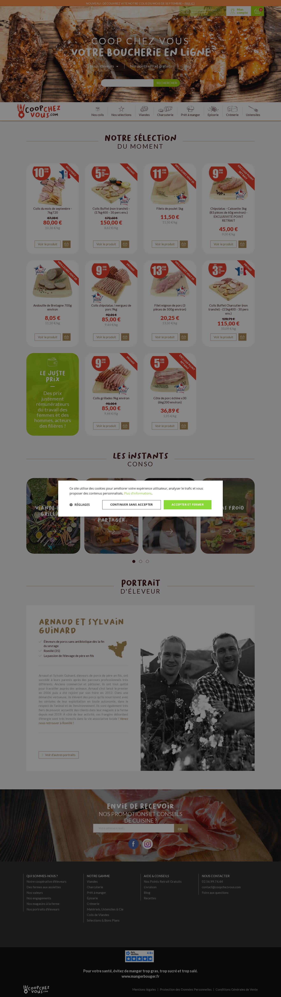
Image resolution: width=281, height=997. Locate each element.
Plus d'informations (138, 493)
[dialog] (140, 498)
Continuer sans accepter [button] (131, 504)
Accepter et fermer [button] (188, 504)
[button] (80, 505)
